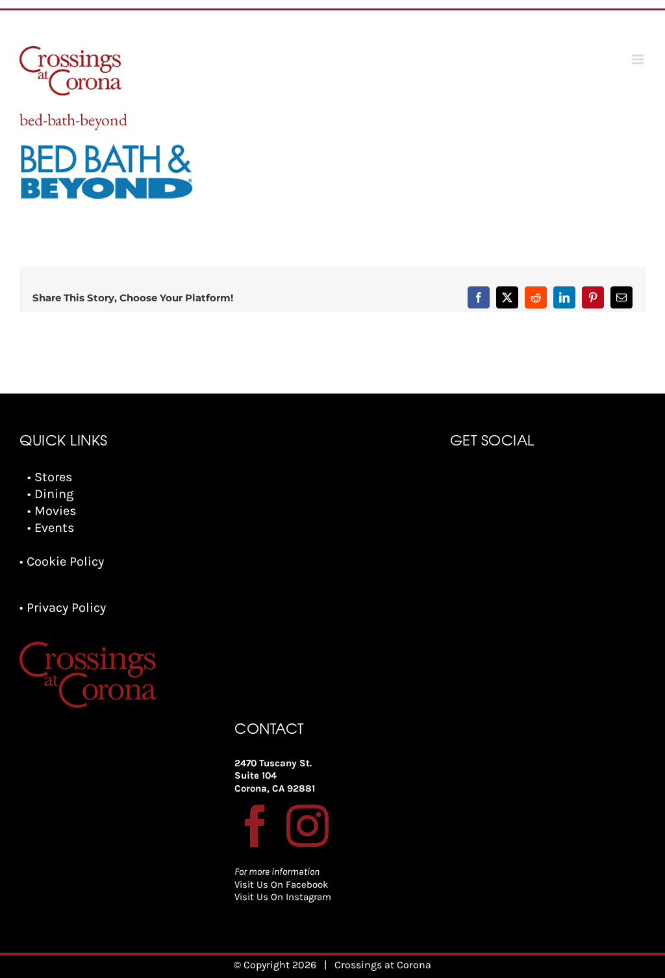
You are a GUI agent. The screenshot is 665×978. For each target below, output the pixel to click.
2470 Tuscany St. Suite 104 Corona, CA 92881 (274, 775)
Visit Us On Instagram (282, 897)
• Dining (50, 493)
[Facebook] (255, 826)
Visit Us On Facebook (281, 884)
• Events (51, 527)
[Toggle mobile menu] (639, 59)
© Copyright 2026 (275, 965)
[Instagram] (307, 826)
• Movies (52, 510)
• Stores (50, 477)
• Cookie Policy (61, 561)
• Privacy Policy (62, 607)
